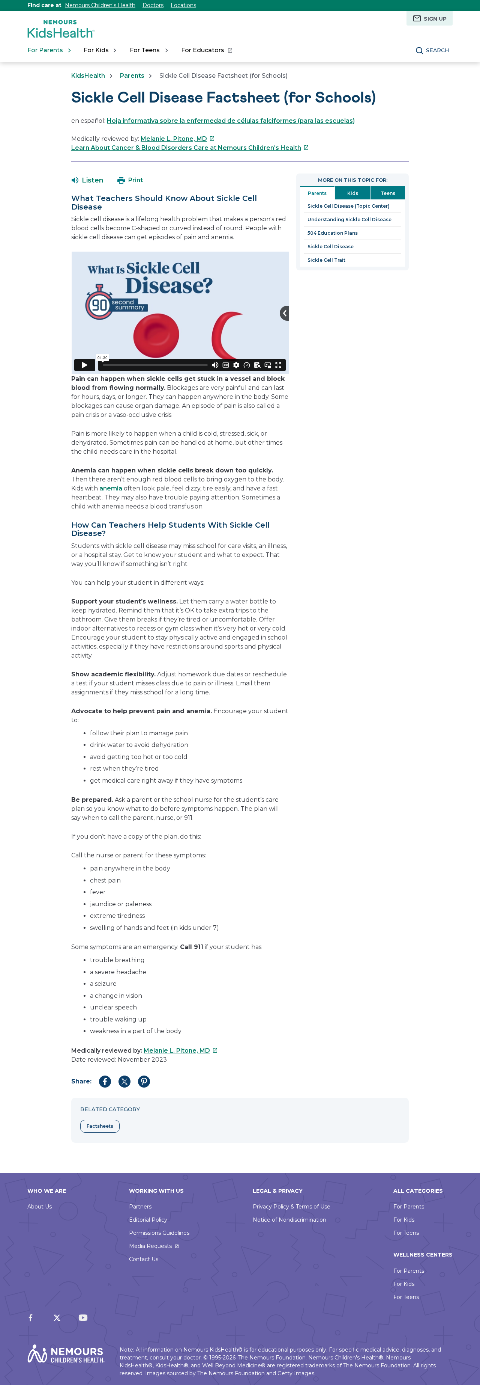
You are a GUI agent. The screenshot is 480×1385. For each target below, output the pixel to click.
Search (437, 50)
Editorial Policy (148, 1219)
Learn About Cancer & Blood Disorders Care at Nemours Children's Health (190, 147)
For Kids (403, 1219)
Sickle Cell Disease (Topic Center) (349, 206)
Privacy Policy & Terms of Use (291, 1206)
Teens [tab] (388, 193)
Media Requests (150, 1246)
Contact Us (143, 1259)
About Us (39, 1206)
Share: (81, 1081)
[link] (206, 50)
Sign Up (435, 18)
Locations (183, 5)
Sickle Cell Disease (331, 246)
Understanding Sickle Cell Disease (350, 219)
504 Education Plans (333, 233)
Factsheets (100, 1126)
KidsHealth (88, 75)
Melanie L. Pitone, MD (178, 138)
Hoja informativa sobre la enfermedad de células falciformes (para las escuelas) (231, 120)
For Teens (406, 1233)
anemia (110, 488)
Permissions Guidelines (159, 1233)
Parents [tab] (317, 193)
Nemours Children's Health (100, 5)
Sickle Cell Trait (326, 260)
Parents (132, 75)
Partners (140, 1206)
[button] (88, 180)
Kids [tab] (352, 193)
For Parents (408, 1206)
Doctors (153, 5)
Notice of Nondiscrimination (289, 1219)
